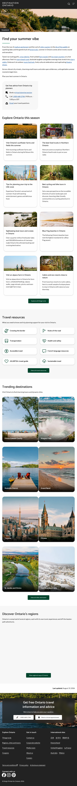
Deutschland (55, 743)
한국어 (58, 738)
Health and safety (54, 340)
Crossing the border (17, 330)
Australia (54, 753)
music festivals (29, 62)
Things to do (6, 738)
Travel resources (8, 748)
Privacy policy (23, 765)
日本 (52, 738)
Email (11, 103)
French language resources (58, 351)
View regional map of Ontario (38, 675)
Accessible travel (16, 351)
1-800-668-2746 (19, 96)
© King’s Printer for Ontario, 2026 (13, 781)
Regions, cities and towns (11, 743)
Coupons (5, 753)
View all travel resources (38, 370)
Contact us (30, 738)
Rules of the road (54, 330)
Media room (30, 748)
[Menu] (73, 4)
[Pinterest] (13, 776)
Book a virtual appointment (50, 717)
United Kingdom (57, 748)
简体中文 (65, 738)
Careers (29, 758)
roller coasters (45, 47)
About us (29, 753)
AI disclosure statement (37, 765)
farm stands (43, 57)
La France (67, 748)
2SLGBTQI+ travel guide (19, 361)
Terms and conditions (9, 765)
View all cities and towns (38, 597)
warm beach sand (23, 59)
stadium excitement (21, 47)
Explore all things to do (38, 301)
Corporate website (33, 743)
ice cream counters (58, 57)
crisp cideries (24, 57)
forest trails (33, 50)
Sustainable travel (54, 361)
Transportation (15, 340)
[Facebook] (4, 776)
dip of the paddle (61, 47)
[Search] (69, 4)
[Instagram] (8, 776)
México (61, 753)
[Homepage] (10, 4)
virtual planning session (23, 92)
